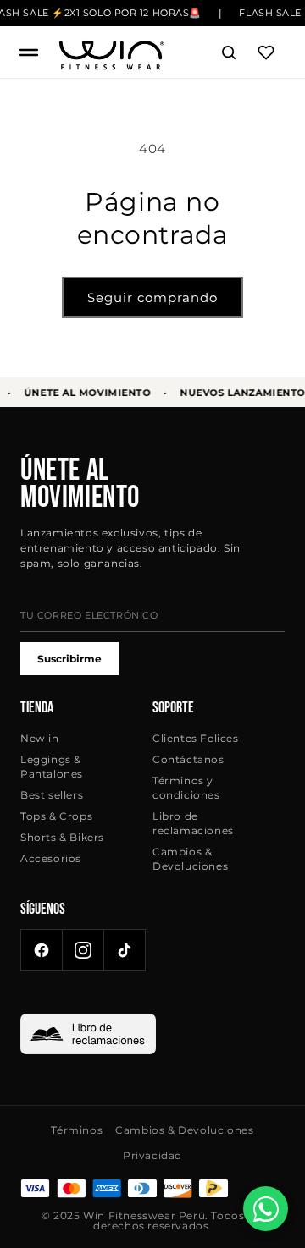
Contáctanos (188, 759)
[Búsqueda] (228, 52)
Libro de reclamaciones (193, 823)
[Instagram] (83, 950)
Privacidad (152, 1155)
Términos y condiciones (186, 787)
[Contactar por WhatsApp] (265, 1208)
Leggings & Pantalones (51, 766)
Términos (77, 1130)
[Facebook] (41, 950)
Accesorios (50, 858)
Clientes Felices (195, 738)
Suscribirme (69, 658)
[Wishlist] (266, 52)
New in (39, 738)
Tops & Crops (56, 816)
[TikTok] (124, 950)
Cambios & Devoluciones (190, 858)
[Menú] (28, 52)
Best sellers (51, 795)
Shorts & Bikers (62, 837)
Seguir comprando (152, 297)
